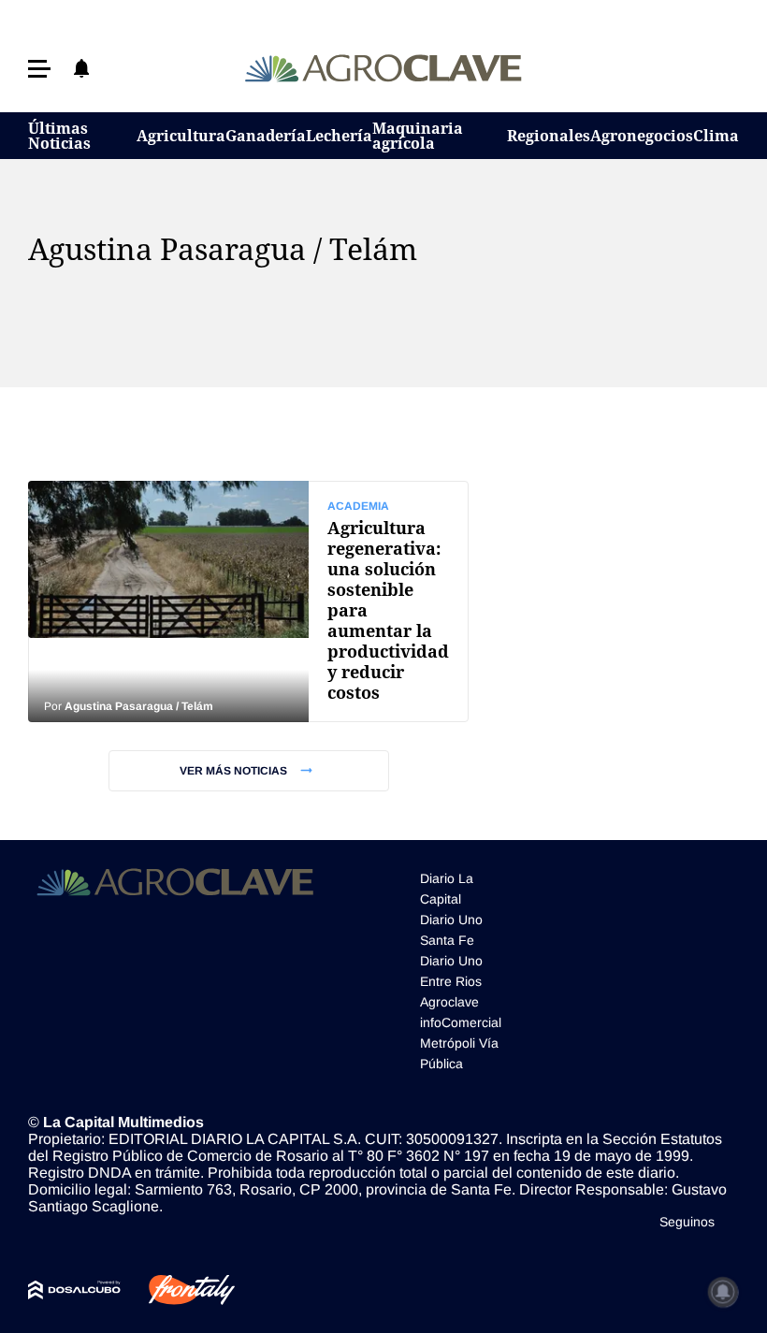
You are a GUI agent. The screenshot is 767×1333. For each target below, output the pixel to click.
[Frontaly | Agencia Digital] (178, 1290)
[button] (39, 69)
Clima (716, 135)
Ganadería (265, 135)
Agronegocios (641, 135)
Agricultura (181, 135)
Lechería (339, 135)
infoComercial (460, 1022)
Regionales (548, 135)
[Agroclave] (384, 68)
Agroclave (449, 1001)
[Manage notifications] (723, 1292)
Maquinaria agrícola (417, 136)
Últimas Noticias (59, 136)
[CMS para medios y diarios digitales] (74, 1290)
